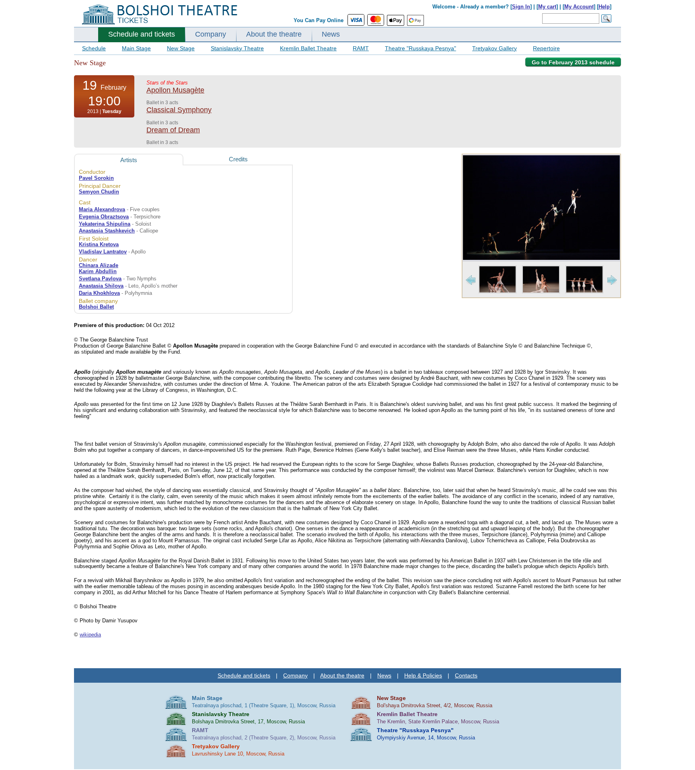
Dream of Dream (173, 130)
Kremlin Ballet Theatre (308, 48)
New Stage (181, 48)
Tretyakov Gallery (494, 48)
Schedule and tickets (141, 34)
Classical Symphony (179, 110)
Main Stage (136, 48)
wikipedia (90, 635)
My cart (547, 7)
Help (604, 7)
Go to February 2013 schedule (573, 62)
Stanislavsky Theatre (237, 48)
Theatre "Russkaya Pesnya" (420, 48)
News (331, 34)
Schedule (94, 48)
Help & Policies (423, 675)
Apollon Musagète (175, 90)
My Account (579, 7)
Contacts (466, 675)
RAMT (361, 48)
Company (210, 34)
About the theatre (274, 34)
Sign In (521, 7)
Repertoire (546, 48)
